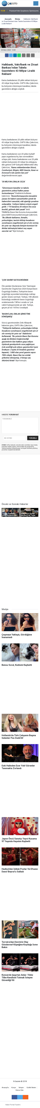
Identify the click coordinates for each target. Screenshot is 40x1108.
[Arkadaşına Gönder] (23, 55)
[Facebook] (7, 55)
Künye (13, 1088)
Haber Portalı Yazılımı (12, 1105)
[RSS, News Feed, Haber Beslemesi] (25, 1097)
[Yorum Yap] (33, 55)
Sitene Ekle (19, 1090)
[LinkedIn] (15, 55)
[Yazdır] (28, 55)
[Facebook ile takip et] (14, 1097)
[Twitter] (11, 55)
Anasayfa (5, 1088)
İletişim (21, 1088)
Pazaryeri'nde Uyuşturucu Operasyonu (24, 11)
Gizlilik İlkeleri (31, 1088)
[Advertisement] (20, 115)
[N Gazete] (9, 3)
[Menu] (36, 3)
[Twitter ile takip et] (20, 1097)
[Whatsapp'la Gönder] (19, 55)
